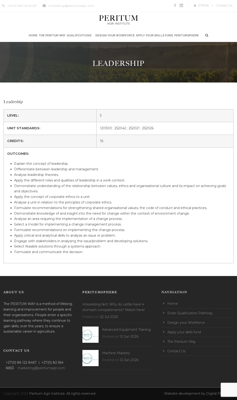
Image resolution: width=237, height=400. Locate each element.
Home (33, 35)
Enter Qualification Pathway (190, 313)
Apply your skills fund (154, 35)
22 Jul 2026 (109, 317)
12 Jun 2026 (129, 336)
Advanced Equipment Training (126, 329)
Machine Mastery (116, 353)
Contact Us (224, 5)
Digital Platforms (220, 393)
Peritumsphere (186, 35)
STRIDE (203, 5)
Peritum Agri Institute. (47, 393)
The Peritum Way (52, 35)
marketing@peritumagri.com (71, 5)
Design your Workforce (115, 35)
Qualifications (79, 35)
